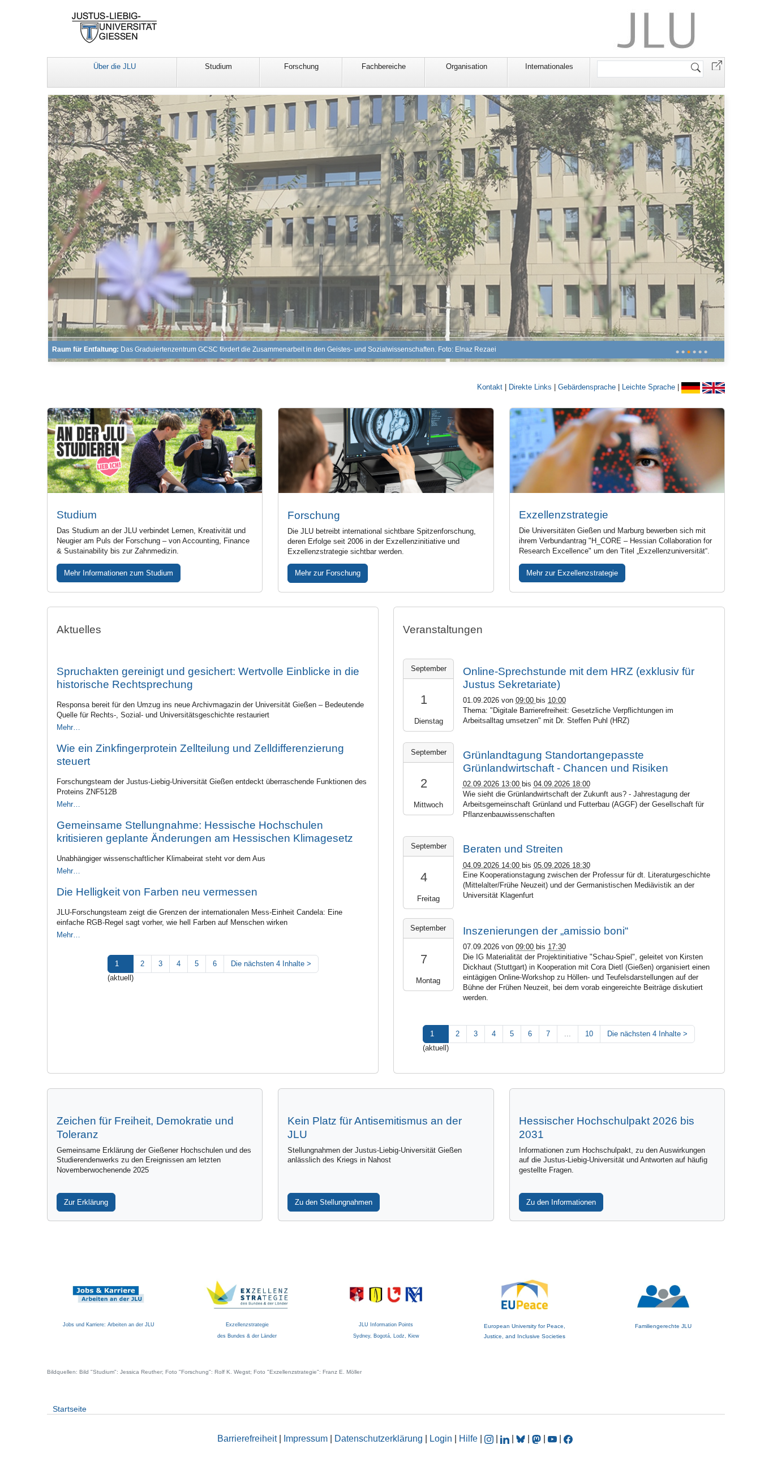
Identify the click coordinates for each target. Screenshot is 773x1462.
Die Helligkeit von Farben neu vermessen (157, 892)
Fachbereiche (384, 66)
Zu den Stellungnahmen (333, 1202)
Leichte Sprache (649, 387)
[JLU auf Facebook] (568, 1438)
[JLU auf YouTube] (552, 1438)
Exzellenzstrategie (563, 515)
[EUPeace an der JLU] (524, 1285)
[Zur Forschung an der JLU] (385, 450)
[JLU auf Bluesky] (521, 1438)
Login (442, 1438)
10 (589, 1034)
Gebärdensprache (588, 387)
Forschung (301, 66)
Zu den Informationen (561, 1202)
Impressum (306, 1438)
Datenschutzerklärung (378, 1438)
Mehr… (68, 727)
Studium (218, 66)
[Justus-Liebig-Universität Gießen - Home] (114, 28)
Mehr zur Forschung (327, 573)
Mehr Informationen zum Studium (118, 573)
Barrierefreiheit (247, 1438)
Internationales (549, 66)
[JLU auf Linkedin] (506, 1438)
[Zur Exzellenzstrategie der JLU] (617, 450)
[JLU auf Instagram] (490, 1438)
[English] (713, 387)
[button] (717, 64)
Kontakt (491, 387)
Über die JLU (114, 66)
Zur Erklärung (86, 1202)
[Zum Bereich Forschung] (386, 228)
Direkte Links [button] (531, 387)
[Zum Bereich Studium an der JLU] (155, 450)
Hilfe (468, 1438)
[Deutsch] (691, 387)
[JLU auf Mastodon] (537, 1438)
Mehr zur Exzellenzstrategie (572, 573)
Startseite (70, 1408)
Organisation (466, 66)
